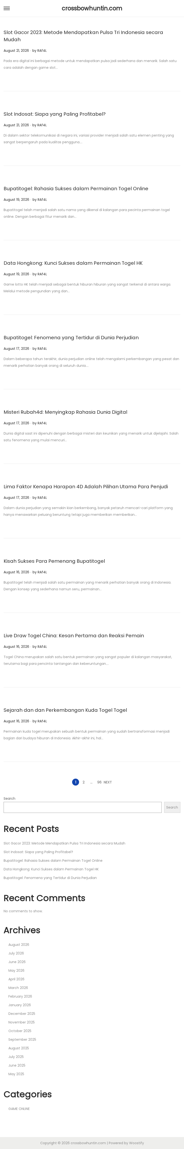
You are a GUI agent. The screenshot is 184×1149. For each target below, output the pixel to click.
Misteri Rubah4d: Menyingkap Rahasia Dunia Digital (65, 412)
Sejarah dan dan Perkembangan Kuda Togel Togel (65, 710)
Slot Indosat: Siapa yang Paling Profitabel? (55, 114)
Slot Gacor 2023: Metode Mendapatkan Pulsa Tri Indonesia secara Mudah (64, 843)
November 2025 (21, 1022)
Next (108, 782)
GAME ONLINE (19, 1108)
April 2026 (16, 979)
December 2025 (21, 1013)
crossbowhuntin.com (92, 8)
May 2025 (16, 1074)
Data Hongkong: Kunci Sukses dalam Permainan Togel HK (73, 263)
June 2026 (17, 961)
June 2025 (16, 1065)
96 (99, 782)
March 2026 (18, 987)
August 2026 (18, 944)
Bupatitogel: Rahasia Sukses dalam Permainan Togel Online (76, 188)
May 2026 (16, 970)
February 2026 (20, 996)
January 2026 (19, 1005)
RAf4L (42, 50)
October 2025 (19, 1030)
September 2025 (22, 1039)
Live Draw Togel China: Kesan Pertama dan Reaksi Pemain (74, 635)
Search (9, 798)
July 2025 (16, 1056)
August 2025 (18, 1048)
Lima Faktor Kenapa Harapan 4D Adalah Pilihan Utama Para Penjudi (86, 486)
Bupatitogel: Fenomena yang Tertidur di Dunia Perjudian (71, 337)
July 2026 (16, 953)
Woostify (136, 1143)
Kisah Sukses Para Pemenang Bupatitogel (54, 561)
